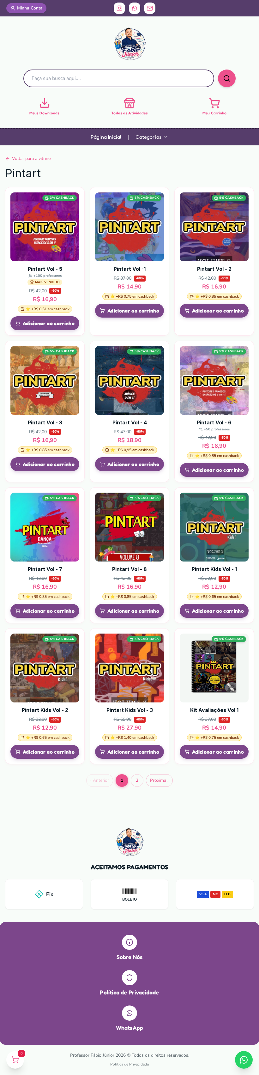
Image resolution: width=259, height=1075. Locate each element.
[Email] (149, 8)
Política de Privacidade (129, 1064)
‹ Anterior (99, 780)
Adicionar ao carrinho (49, 323)
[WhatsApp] (134, 8)
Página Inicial (106, 137)
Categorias (148, 137)
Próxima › (159, 780)
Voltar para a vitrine (31, 158)
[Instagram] (119, 8)
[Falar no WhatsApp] (244, 1060)
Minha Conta (30, 8)
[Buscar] (227, 78)
